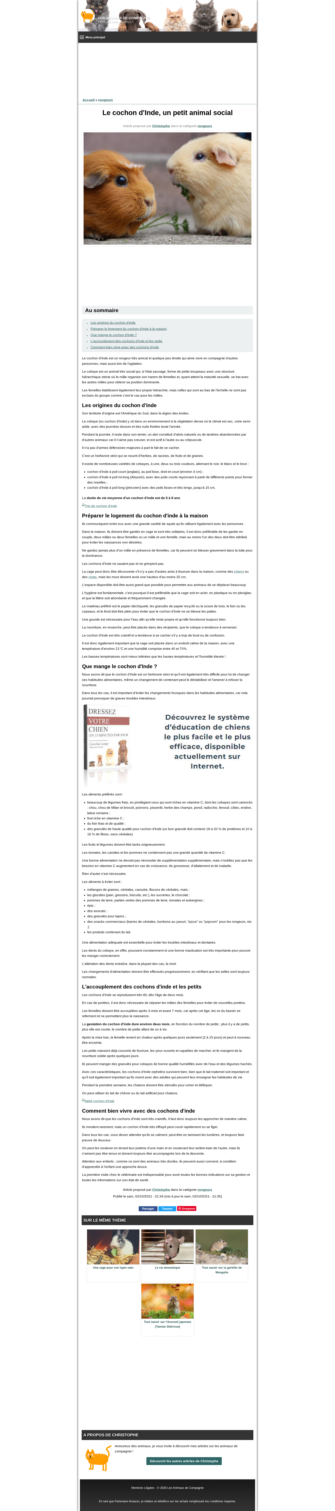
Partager (148, 1208)
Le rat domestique (167, 1267)
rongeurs (105, 100)
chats (92, 577)
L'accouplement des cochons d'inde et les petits (126, 341)
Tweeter (167, 1208)
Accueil (89, 100)
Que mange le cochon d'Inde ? (114, 335)
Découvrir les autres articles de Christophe (184, 1461)
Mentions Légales (142, 1487)
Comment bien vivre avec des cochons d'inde (125, 347)
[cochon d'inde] (167, 188)
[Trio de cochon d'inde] (99, 506)
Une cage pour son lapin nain (113, 1267)
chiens (239, 571)
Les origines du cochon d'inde (113, 323)
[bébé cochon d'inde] (98, 1101)
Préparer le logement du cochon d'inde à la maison (129, 329)
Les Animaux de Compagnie (124, 18)
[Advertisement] (167, 69)
